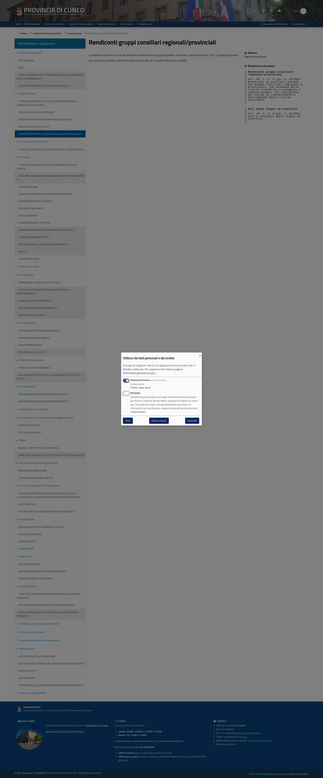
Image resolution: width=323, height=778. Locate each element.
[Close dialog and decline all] (200, 354)
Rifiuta (127, 420)
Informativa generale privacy (139, 373)
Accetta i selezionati (159, 420)
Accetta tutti (192, 420)
